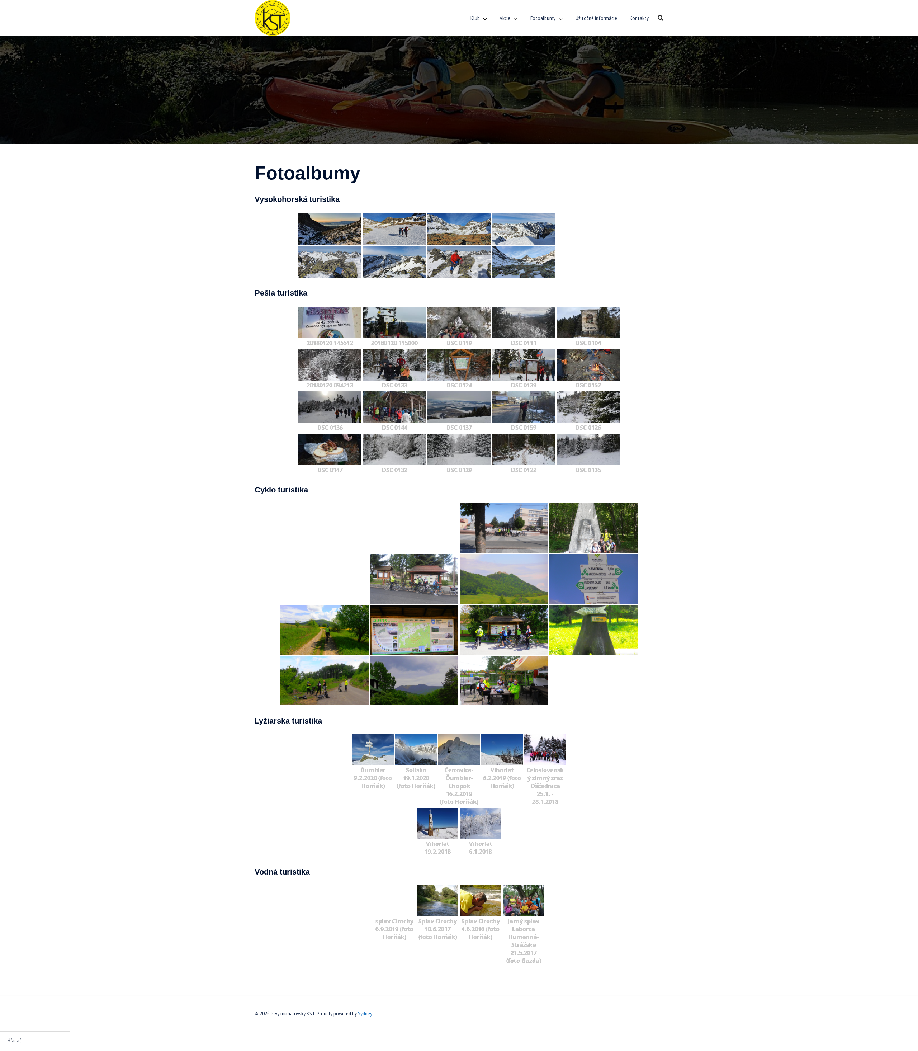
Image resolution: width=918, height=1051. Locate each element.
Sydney (365, 1013)
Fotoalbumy (542, 18)
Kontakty (639, 18)
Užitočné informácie (596, 18)
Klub (475, 18)
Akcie (505, 18)
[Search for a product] (660, 18)
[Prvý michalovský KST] (272, 17)
